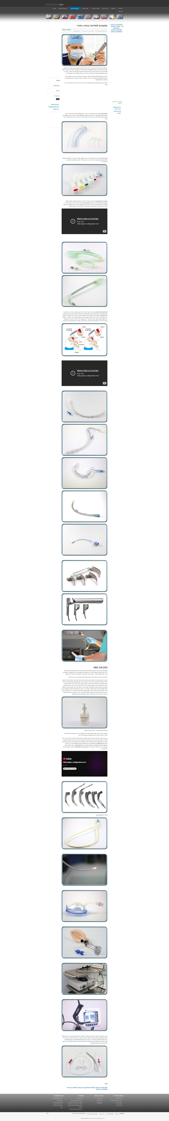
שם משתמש (56, 85)
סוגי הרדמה (119, 1103)
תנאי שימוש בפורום (58, 1103)
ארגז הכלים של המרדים (92, 1114)
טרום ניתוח (99, 1098)
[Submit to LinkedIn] (101, 1089)
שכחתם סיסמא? (55, 104)
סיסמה (57, 90)
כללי (61, 1107)
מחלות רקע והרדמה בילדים (75, 1109)
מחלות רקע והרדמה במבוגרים (75, 1103)
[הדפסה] (68, 29)
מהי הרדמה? (119, 1098)
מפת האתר (119, 1105)
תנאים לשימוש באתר (57, 1098)
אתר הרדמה (79, 1098)
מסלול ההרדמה (109, 1114)
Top (47, 1113)
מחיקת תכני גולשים (57, 1105)
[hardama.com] (115, 3)
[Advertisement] (92, 99)
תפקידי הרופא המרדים (116, 1100)
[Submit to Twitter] (72, 1087)
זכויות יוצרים (59, 1100)
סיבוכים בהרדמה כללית (76, 1100)
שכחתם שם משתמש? (53, 106)
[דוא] (64, 29)
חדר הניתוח (99, 1100)
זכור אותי (57, 96)
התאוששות (99, 1103)
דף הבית (117, 1114)
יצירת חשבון (56, 109)
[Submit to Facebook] (101, 1087)
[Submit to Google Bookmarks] (86, 1087)
